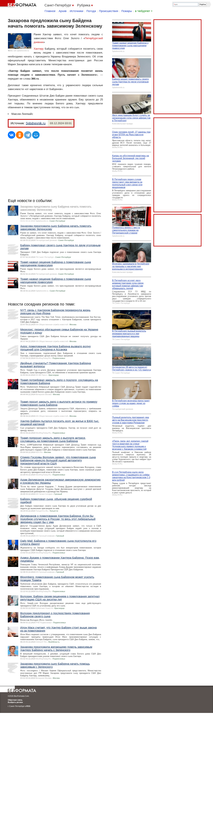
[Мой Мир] (36, 135)
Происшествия (108, 11)
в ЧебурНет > (143, 11)
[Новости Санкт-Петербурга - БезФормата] (18, 4)
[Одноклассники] (19, 135)
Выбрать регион (15, 702)
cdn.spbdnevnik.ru (21, 51)
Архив (63, 11)
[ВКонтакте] (11, 135)
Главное (50, 11)
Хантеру (39, 48)
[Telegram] (27, 135)
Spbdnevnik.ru (36, 123)
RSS (28, 706)
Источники (76, 11)
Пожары (126, 11)
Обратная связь (15, 700)
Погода (91, 11)
